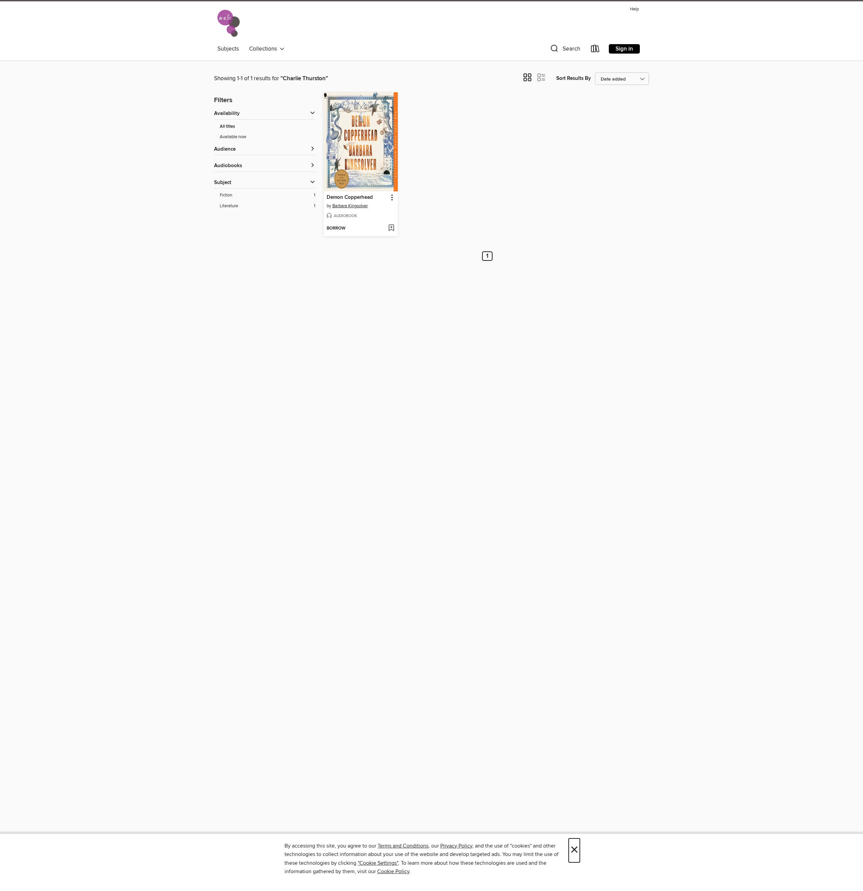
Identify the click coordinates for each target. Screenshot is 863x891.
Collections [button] (264, 49)
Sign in (624, 49)
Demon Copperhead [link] (350, 197)
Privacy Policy (456, 845)
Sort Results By (573, 78)
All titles (227, 126)
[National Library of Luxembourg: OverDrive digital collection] (228, 23)
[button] (564, 50)
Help (634, 9)
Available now (233, 137)
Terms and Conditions (403, 845)
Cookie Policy (393, 871)
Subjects (228, 49)
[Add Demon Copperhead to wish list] (391, 228)
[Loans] (595, 50)
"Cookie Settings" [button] (378, 863)
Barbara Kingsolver (350, 206)
